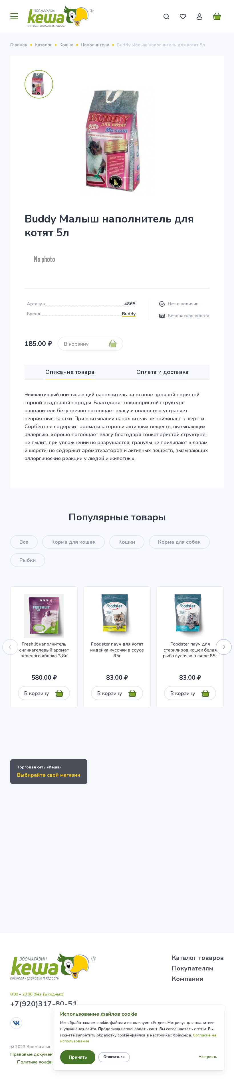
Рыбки (27, 560)
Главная (18, 45)
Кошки (66, 45)
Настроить (208, 1057)
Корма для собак (179, 542)
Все (24, 542)
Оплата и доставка (162, 372)
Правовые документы (34, 1054)
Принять (78, 1057)
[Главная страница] (60, 16)
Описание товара (69, 372)
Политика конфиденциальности (51, 1062)
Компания (187, 979)
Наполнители (95, 45)
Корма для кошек (73, 542)
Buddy (129, 314)
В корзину (76, 344)
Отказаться (114, 1057)
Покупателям (192, 968)
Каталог (43, 45)
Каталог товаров (198, 958)
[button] (224, 647)
